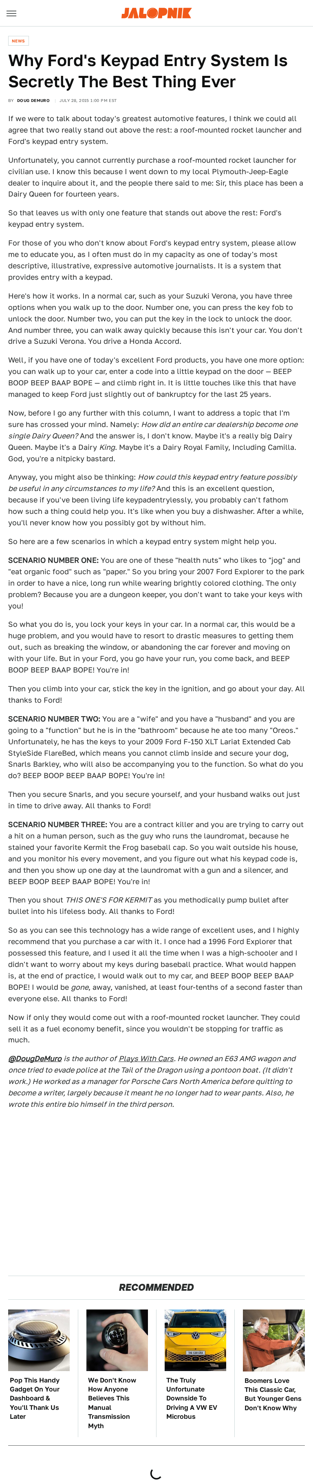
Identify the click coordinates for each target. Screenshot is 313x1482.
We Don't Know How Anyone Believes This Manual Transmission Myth (112, 1403)
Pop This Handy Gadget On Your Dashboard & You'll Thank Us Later (35, 1398)
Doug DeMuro (33, 100)
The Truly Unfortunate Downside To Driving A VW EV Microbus (191, 1398)
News (18, 40)
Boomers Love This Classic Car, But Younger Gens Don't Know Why (273, 1394)
